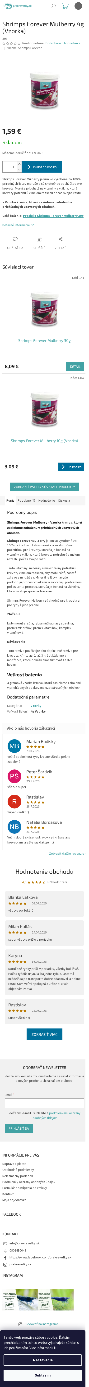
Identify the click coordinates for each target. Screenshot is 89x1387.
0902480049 (17, 1250)
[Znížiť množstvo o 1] (19, 169)
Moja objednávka (14, 1200)
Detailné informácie (16, 225)
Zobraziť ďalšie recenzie (66, 853)
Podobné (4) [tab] (26, 500)
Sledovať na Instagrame (42, 1324)
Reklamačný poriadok (17, 1176)
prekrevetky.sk (20, 1264)
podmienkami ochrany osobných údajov (56, 1115)
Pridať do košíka (45, 167)
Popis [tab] (10, 500)
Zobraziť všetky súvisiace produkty (44, 487)
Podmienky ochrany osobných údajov (28, 1182)
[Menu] (78, 6)
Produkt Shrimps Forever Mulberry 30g (53, 216)
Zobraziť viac (44, 1034)
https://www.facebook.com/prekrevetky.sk (40, 1257)
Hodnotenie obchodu (44, 871)
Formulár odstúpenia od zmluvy (24, 1188)
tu (55, 1348)
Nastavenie (43, 1360)
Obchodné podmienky (18, 1169)
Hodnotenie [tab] (46, 500)
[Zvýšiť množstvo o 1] (19, 164)
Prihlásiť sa (19, 1128)
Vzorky (36, 705)
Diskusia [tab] (64, 500)
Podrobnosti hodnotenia (63, 43)
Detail (75, 366)
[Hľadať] (53, 6)
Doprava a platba (14, 1164)
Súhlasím (43, 1375)
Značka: (24, 48)
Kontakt (8, 1194)
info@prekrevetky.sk (24, 1243)
